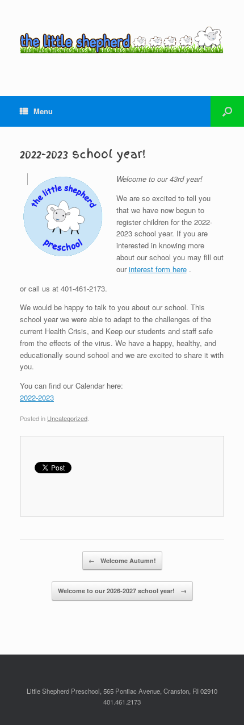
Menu (43, 111)
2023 (46, 397)
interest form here (158, 269)
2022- (29, 397)
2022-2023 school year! (83, 154)
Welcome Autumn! (122, 560)
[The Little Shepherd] (122, 39)
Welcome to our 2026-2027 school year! (122, 590)
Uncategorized (67, 418)
